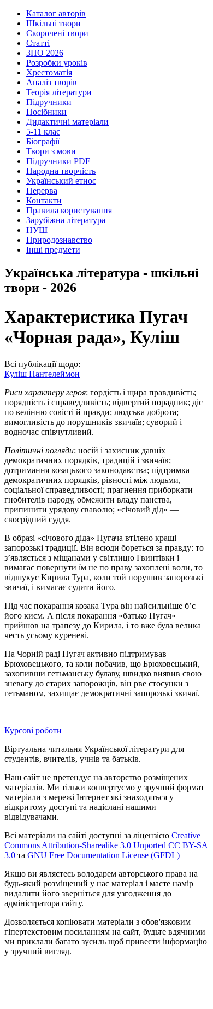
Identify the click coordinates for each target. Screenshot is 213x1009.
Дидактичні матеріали (67, 121)
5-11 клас (43, 131)
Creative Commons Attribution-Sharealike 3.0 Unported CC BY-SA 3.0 (106, 845)
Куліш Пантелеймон (42, 373)
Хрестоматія (49, 72)
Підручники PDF (58, 161)
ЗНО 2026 (44, 52)
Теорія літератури (59, 92)
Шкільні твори (53, 23)
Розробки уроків (56, 62)
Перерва (41, 190)
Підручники (49, 102)
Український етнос (61, 180)
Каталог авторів (56, 13)
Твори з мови (51, 151)
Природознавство (59, 239)
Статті (38, 43)
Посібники (46, 111)
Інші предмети (53, 249)
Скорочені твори (57, 33)
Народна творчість (61, 171)
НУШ (37, 230)
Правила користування (69, 210)
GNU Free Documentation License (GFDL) (103, 855)
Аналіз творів (51, 82)
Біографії (43, 141)
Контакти (44, 200)
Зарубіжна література (65, 220)
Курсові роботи (33, 730)
